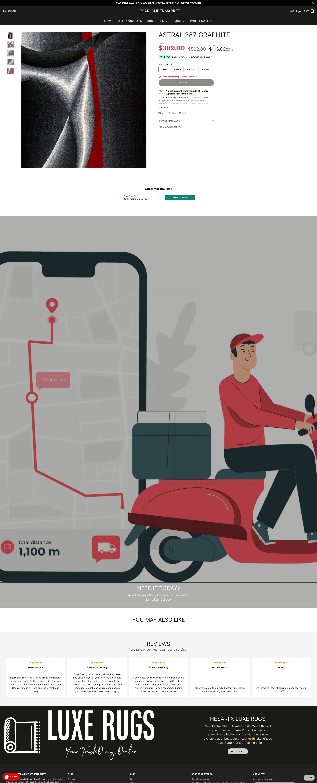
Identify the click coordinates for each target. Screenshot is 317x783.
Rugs (177, 21)
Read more (163, 107)
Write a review (180, 197)
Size (131, 779)
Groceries (155, 21)
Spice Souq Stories (200, 779)
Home (109, 21)
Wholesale (199, 21)
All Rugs (71, 779)
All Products (130, 21)
